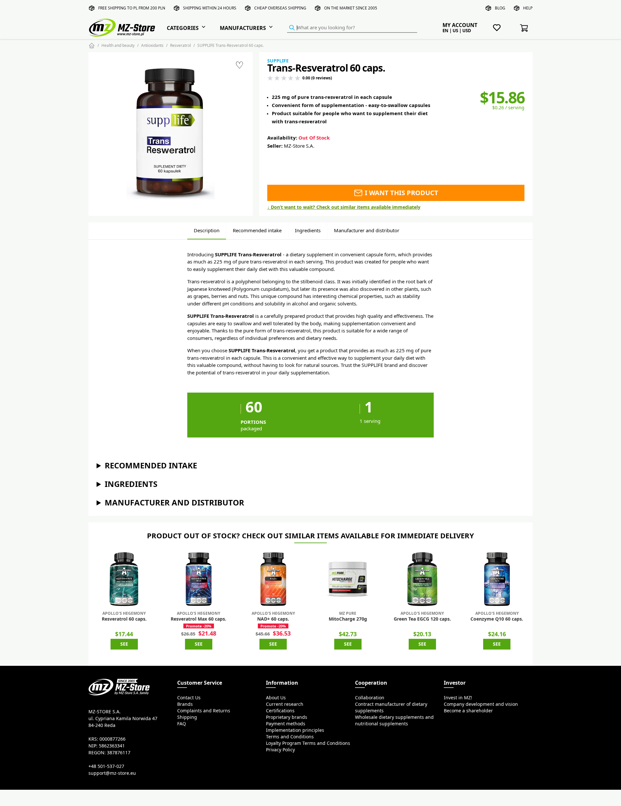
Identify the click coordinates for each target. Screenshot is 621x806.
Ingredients (308, 230)
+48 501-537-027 (106, 766)
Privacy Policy (280, 749)
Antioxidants (152, 45)
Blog (500, 8)
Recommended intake (257, 230)
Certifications (280, 710)
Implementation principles (295, 730)
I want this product (400, 192)
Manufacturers (243, 28)
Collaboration (369, 697)
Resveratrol (180, 45)
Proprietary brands (286, 717)
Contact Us (189, 697)
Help (528, 8)
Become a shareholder (468, 710)
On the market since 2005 (350, 8)
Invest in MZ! (458, 697)
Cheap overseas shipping (280, 8)
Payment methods (285, 723)
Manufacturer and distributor (366, 230)
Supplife (278, 61)
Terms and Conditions (290, 736)
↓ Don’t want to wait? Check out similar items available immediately (343, 207)
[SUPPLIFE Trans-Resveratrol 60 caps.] (170, 133)
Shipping (187, 717)
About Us (276, 697)
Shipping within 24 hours (209, 8)
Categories (183, 28)
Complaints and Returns (203, 710)
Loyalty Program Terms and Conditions (308, 743)
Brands (185, 704)
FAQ (181, 723)
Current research (284, 704)
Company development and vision (481, 704)
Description (206, 230)
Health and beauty (118, 45)
